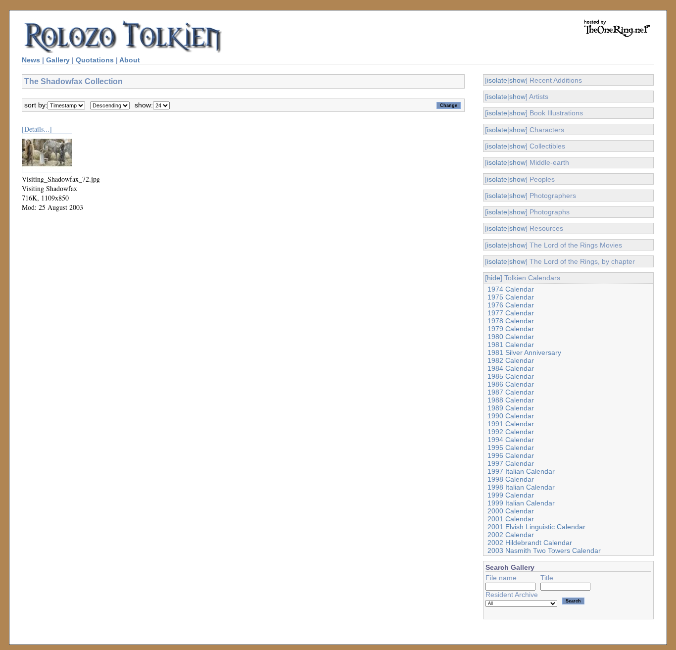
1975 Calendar (510, 297)
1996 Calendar (510, 455)
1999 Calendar (510, 495)
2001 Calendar (510, 519)
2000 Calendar (510, 511)
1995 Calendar (510, 447)
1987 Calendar (510, 392)
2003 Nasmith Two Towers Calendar (544, 550)
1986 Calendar (510, 384)
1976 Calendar (510, 305)
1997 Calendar (510, 463)
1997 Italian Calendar (521, 471)
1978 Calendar (510, 321)
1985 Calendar (510, 376)
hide (493, 278)
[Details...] (37, 129)
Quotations (95, 60)
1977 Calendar (510, 313)
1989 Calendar (510, 408)
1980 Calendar (510, 337)
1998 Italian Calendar (521, 487)
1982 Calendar (510, 360)
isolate (497, 80)
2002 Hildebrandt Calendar (529, 543)
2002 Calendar (510, 535)
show (517, 80)
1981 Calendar (510, 345)
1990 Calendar (510, 416)
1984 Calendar (510, 368)
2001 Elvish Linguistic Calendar (536, 527)
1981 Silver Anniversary (524, 352)
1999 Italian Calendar (521, 503)
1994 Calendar (510, 440)
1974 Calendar (510, 289)
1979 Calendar (510, 329)
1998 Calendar (510, 479)
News (31, 60)
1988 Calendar (510, 400)
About (129, 60)
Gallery (58, 60)
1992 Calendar (510, 432)
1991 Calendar (510, 424)
